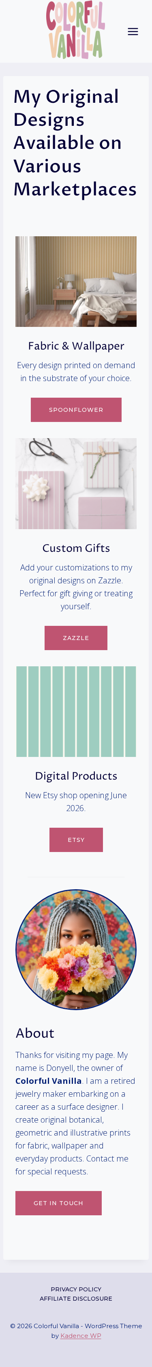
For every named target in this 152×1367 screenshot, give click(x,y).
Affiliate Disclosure (76, 1298)
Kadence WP (80, 1335)
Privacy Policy (76, 1289)
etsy (76, 840)
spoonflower (76, 409)
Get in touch (58, 1203)
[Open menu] (132, 31)
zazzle (76, 638)
